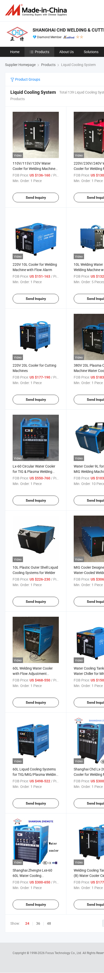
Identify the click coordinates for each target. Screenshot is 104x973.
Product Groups (27, 79)
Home (14, 51)
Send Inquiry (36, 197)
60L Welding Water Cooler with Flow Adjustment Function (33, 673)
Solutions (91, 51)
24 (27, 923)
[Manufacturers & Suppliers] (37, 10)
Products (42, 51)
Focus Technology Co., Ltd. (64, 953)
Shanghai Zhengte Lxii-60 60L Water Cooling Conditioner (32, 875)
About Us (66, 51)
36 (38, 923)
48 (49, 923)
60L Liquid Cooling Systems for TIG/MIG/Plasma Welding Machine (35, 774)
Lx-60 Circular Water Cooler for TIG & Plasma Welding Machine (34, 471)
